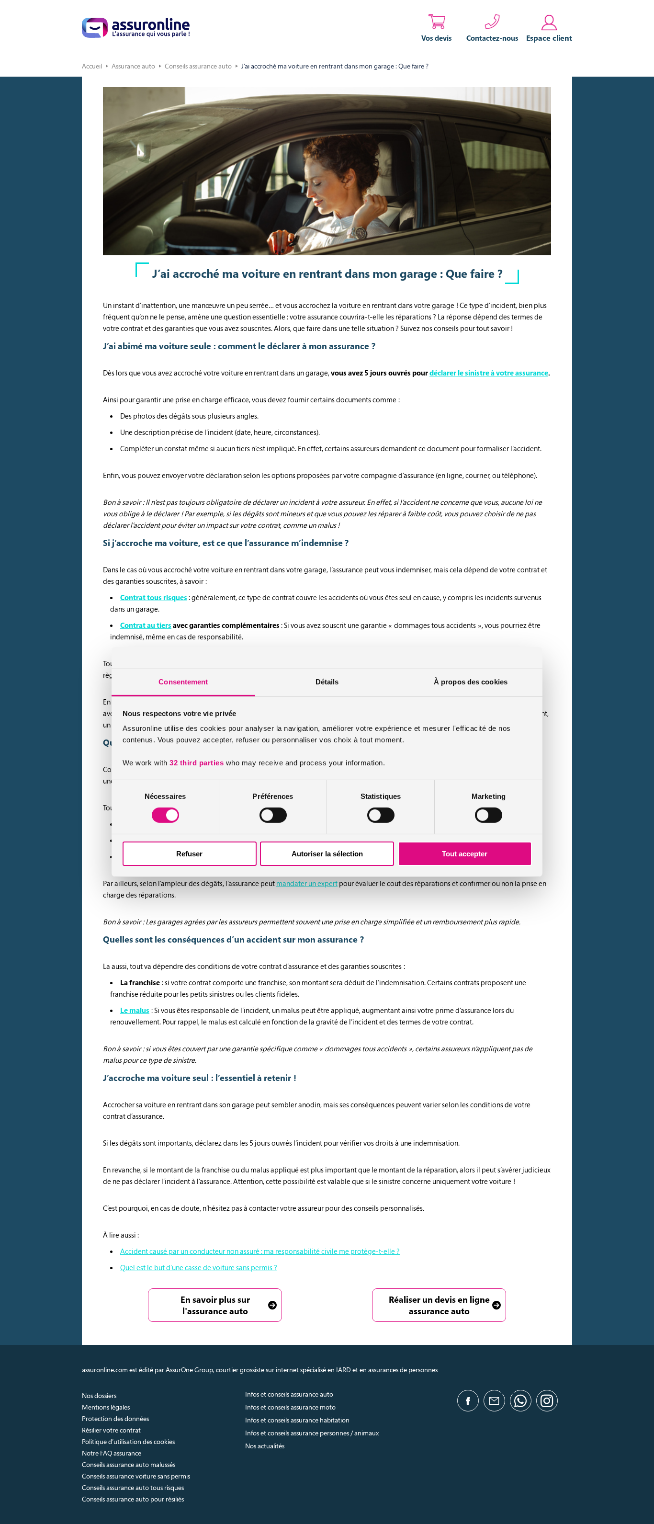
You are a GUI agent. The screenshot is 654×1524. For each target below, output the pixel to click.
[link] (549, 28)
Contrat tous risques (153, 597)
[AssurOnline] (136, 28)
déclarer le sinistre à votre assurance (488, 372)
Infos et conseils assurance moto (290, 1406)
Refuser (189, 854)
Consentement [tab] (183, 682)
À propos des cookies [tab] (470, 682)
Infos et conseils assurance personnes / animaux (312, 1432)
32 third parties (196, 763)
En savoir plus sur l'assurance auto (215, 1305)
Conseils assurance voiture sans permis (136, 1475)
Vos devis (436, 38)
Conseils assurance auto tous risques (133, 1487)
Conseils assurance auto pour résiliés (133, 1498)
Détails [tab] (327, 682)
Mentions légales (106, 1406)
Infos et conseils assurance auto (289, 1394)
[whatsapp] (520, 1400)
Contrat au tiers (145, 625)
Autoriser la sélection (327, 854)
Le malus (134, 1010)
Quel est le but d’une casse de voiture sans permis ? (198, 1267)
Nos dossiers (99, 1395)
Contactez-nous (492, 38)
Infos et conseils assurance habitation (297, 1419)
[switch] (273, 815)
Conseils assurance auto (198, 65)
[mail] (494, 1400)
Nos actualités (264, 1445)
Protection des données (115, 1418)
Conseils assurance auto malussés (128, 1464)
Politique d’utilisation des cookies (128, 1441)
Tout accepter (464, 854)
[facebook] (468, 1400)
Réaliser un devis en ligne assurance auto (439, 1305)
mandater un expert (307, 883)
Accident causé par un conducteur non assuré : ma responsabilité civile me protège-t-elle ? (260, 1251)
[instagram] (547, 1400)
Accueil (92, 65)
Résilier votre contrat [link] (111, 1429)
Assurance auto (133, 65)
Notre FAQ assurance (111, 1452)
